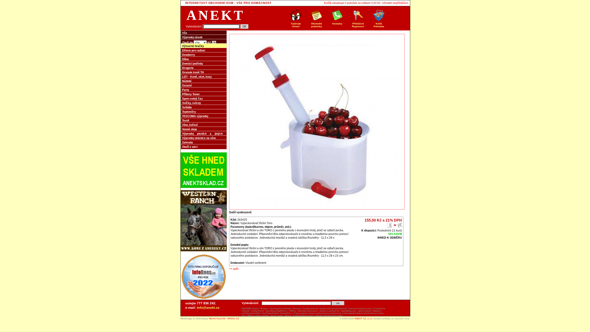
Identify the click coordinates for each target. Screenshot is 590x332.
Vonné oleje (189, 129)
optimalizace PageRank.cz (276, 311)
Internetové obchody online (360, 309)
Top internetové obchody (280, 309)
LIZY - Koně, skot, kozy (197, 76)
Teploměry (189, 111)
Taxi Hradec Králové (270, 313)
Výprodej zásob (192, 37)
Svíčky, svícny (191, 103)
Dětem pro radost (193, 50)
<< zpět (234, 268)
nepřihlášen (400, 3)
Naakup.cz (376, 311)
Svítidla (187, 107)
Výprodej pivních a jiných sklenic (202, 135)
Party (185, 90)
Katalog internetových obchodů (333, 309)
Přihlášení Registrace (358, 25)
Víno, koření (190, 125)
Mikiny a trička (254, 315)
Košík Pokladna (379, 25)
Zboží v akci (190, 146)
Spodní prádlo (277, 315)
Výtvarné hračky (193, 46)
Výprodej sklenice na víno (199, 138)
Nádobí (186, 81)
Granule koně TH (193, 72)
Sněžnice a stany (307, 315)
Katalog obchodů (310, 309)
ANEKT (215, 15)
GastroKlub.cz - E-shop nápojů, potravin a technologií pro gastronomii (310, 313)
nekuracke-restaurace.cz (308, 311)
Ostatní (187, 85)
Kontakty (337, 23)
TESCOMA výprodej (195, 116)
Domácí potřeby (192, 63)
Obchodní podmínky (316, 25)
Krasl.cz (255, 309)
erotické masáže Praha (251, 313)
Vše (184, 33)
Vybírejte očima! (296, 25)
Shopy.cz (264, 309)
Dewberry (188, 54)
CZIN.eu (292, 311)
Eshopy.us (297, 309)
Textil (185, 120)
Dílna (185, 59)
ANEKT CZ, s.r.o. (363, 318)
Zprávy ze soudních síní (329, 311)
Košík (328, 3)
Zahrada (187, 142)
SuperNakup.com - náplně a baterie (356, 311)
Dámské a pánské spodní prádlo (329, 315)
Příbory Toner (191, 94)
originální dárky (354, 313)
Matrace (288, 315)
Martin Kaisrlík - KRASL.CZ (224, 318)
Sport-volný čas (192, 98)
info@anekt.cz (208, 307)
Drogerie (188, 68)
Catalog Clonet (257, 311)
